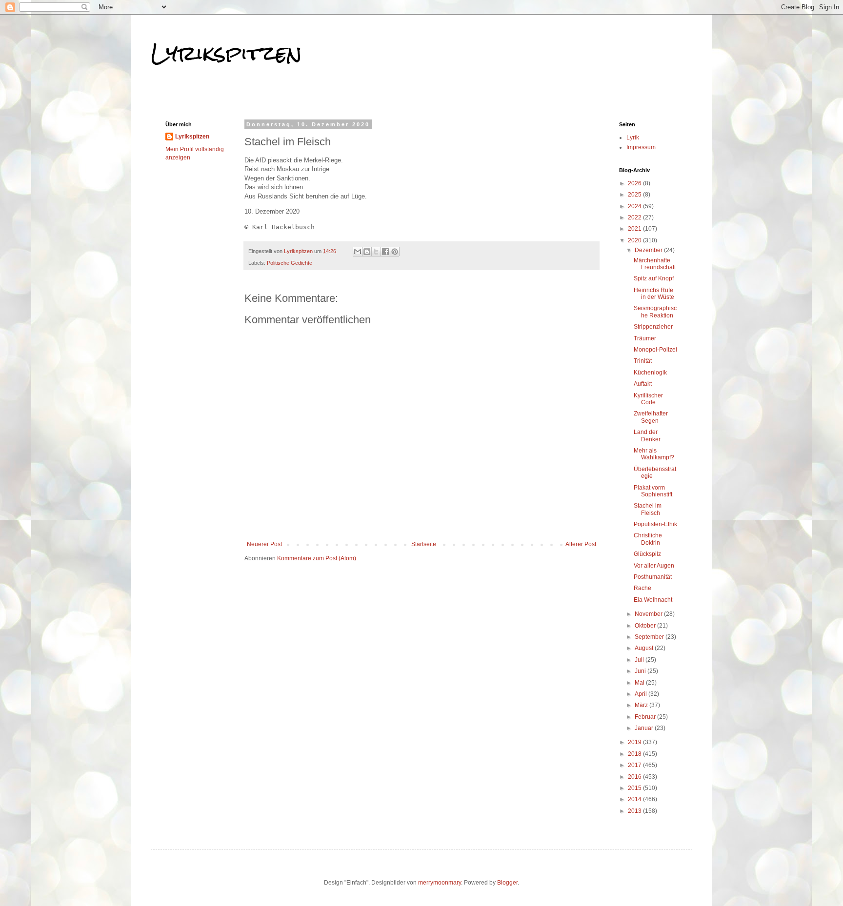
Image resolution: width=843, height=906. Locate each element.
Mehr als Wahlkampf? (654, 454)
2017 (635, 765)
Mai (640, 682)
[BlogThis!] (367, 251)
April (641, 693)
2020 (635, 240)
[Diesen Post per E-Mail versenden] (357, 251)
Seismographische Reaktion (655, 311)
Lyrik (632, 137)
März (642, 705)
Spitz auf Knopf (654, 278)
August (645, 648)
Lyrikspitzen (226, 53)
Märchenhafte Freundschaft (655, 264)
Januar (645, 728)
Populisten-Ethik (655, 524)
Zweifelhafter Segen (651, 417)
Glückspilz (647, 554)
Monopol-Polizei (655, 349)
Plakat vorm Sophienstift (653, 491)
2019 (635, 742)
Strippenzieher (653, 326)
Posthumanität (653, 576)
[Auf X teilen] (376, 251)
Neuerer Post (264, 544)
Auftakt (643, 383)
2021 (635, 228)
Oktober (646, 625)
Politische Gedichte (289, 263)
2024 (635, 206)
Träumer (645, 338)
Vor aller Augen (654, 565)
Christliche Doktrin (648, 539)
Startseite (423, 544)
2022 (635, 217)
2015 (635, 788)
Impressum (641, 147)
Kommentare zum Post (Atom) (316, 558)
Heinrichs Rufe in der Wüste (654, 293)
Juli (640, 659)
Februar (646, 716)
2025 (635, 194)
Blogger (507, 882)
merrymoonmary (439, 882)
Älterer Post (580, 544)
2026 (635, 183)
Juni (641, 671)
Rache (642, 588)
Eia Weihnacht (653, 599)
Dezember (649, 250)
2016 (635, 776)
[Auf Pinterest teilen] (395, 251)
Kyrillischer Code (648, 399)
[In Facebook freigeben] (385, 251)
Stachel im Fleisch (648, 509)
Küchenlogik (650, 372)
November (649, 614)
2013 (635, 811)
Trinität (643, 360)
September (650, 636)
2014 (635, 799)
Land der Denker (647, 435)
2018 (635, 753)
